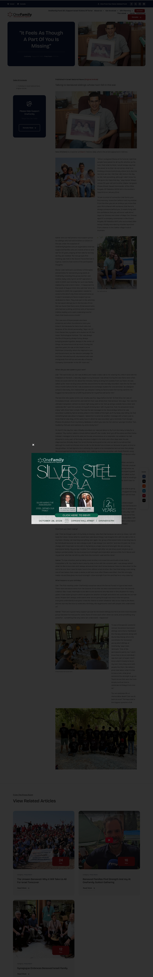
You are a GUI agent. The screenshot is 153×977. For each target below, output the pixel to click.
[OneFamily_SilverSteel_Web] (76, 444)
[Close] (33, 444)
